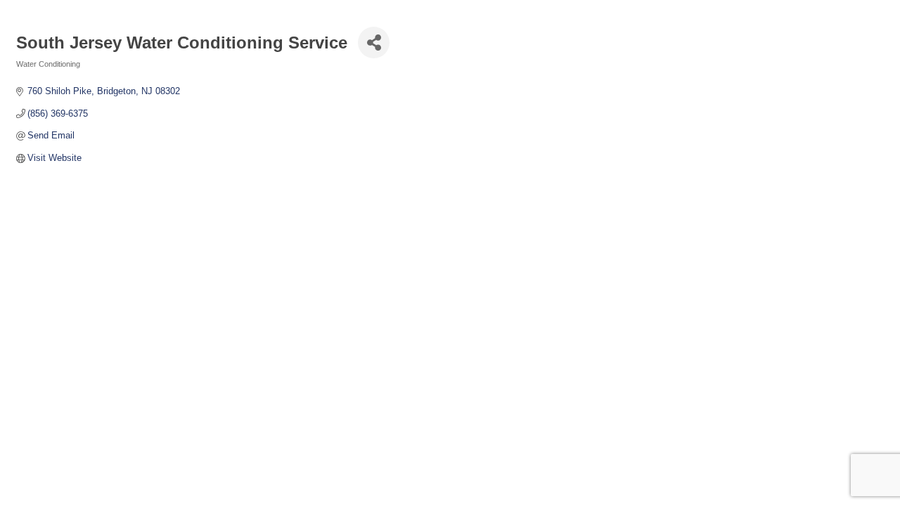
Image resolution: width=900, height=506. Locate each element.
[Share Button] (374, 42)
